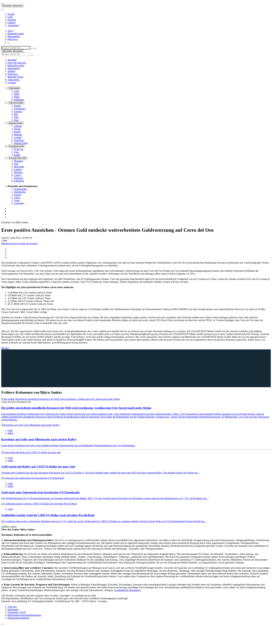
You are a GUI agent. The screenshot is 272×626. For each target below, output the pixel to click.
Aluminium (13, 25)
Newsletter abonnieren (13, 6)
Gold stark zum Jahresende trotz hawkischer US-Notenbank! (40, 492)
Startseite (12, 60)
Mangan (18, 134)
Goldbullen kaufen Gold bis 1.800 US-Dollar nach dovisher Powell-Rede (47, 515)
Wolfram (18, 172)
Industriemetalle (16, 103)
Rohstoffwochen (16, 33)
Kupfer (11, 14)
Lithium (11, 22)
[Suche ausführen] (35, 48)
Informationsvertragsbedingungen (24, 615)
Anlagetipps (14, 79)
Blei (16, 114)
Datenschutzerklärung (18, 618)
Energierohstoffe (16, 146)
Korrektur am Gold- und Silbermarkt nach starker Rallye (38, 439)
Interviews (13, 39)
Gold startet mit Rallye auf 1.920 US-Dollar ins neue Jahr (38, 466)
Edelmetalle (14, 88)
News (10, 30)
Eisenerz (12, 19)
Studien (11, 71)
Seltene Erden (21, 143)
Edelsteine (19, 181)
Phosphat (18, 161)
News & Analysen (17, 62)
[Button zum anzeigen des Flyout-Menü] (2, 3)
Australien (19, 203)
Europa (17, 194)
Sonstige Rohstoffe (17, 158)
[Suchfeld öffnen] (9, 42)
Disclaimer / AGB (17, 612)
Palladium (19, 99)
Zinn (16, 120)
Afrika (17, 197)
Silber (17, 94)
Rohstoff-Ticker (15, 77)
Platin (17, 96)
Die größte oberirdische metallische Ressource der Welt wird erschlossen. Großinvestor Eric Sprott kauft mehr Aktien (76, 408)
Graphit (17, 137)
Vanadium (19, 140)
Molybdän (19, 166)
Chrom (17, 175)
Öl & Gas (18, 149)
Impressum (13, 609)
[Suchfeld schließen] (32, 48)
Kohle (17, 155)
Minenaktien (14, 36)
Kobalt (17, 131)
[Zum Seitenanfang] (2, 624)
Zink (16, 117)
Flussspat (18, 178)
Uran (16, 152)
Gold (10, 17)
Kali (16, 164)
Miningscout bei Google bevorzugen (19, 243)
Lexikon (12, 82)
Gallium (18, 169)
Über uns (12, 606)
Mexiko (5, 348)
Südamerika (20, 192)
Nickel (17, 129)
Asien (17, 200)
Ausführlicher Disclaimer (127, 590)
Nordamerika (20, 189)
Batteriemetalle (16, 123)
